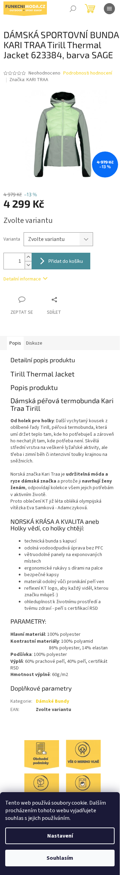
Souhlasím (60, 858)
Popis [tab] (15, 343)
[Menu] (109, 9)
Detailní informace (22, 279)
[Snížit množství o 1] (28, 265)
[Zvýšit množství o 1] (28, 257)
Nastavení (60, 836)
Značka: (28, 79)
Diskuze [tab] (34, 343)
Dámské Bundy (52, 701)
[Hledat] (73, 9)
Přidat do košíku (65, 261)
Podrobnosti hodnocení (87, 73)
